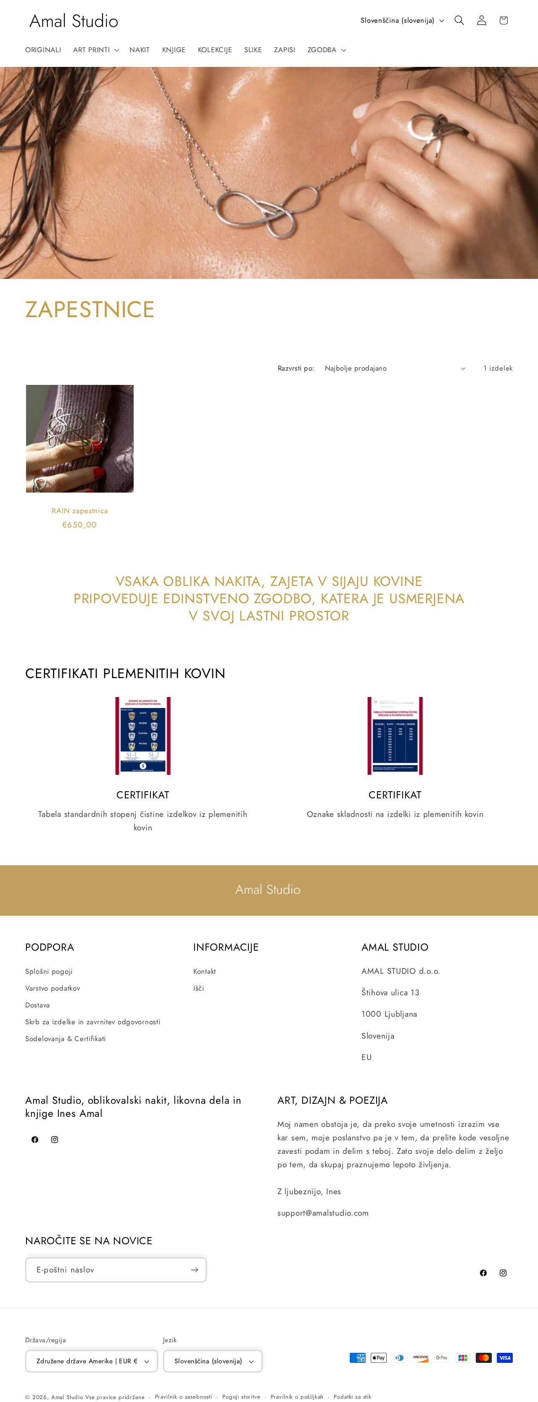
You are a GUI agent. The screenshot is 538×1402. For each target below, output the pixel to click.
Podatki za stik (353, 1397)
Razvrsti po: (296, 368)
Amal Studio (67, 1397)
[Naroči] (194, 1270)
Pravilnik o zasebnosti (183, 1397)
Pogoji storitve (241, 1397)
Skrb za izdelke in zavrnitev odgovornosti (93, 1022)
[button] (95, 50)
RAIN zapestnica (80, 510)
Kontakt (204, 971)
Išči (198, 988)
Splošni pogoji (49, 971)
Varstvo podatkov (52, 988)
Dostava (37, 1005)
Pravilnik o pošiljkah (297, 1397)
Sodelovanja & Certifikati (65, 1039)
